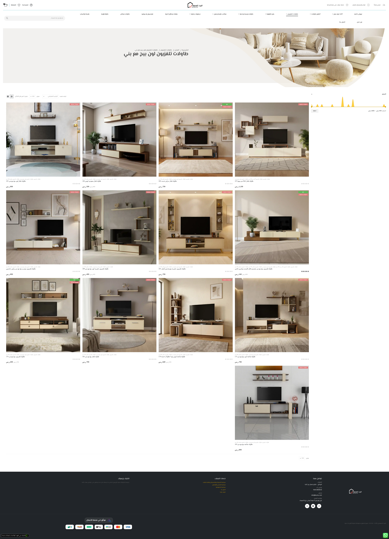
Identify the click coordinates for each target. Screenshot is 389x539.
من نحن (359, 22)
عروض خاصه (358, 14)
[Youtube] (313, 506)
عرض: (38, 96)
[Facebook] (319, 506)
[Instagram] (307, 506)
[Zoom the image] (355, 490)
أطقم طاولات (315, 14)
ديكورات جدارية (195, 14)
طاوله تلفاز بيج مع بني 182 (90, 356)
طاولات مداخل (125, 14)
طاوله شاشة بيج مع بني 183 (244, 444)
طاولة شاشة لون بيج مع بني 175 (245, 356)
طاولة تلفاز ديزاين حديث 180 (168, 181)
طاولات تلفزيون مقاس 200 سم (241, 266)
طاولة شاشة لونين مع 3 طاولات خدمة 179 (172, 356)
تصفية (314, 111)
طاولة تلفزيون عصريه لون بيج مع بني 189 (95, 269)
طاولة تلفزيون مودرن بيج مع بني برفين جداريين (21, 269)
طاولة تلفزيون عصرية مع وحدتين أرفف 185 (172, 269)
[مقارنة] (306, 115)
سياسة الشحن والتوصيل (219, 485)
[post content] (272, 140)
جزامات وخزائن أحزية (171, 14)
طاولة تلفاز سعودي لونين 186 (91, 181)
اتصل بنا (342, 22)
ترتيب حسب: (63, 96)
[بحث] (7, 18)
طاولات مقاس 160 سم (87, 266)
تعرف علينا (223, 492)
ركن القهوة (270, 14)
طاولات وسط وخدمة (246, 14)
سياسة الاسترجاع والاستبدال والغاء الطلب (214, 482)
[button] (11, 96)
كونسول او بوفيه (147, 14)
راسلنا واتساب (84, 14)
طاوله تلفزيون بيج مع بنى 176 (15, 356)
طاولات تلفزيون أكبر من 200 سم (255, 179)
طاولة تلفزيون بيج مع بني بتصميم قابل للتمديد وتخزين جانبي (254, 269)
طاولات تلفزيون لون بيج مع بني (241, 179)
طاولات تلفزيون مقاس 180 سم (165, 179)
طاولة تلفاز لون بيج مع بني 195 (16, 181)
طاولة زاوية (104, 14)
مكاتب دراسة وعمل (220, 14)
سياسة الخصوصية (221, 487)
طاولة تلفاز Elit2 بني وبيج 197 (244, 181)
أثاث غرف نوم (338, 14)
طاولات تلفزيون (292, 14)
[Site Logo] (194, 5)
